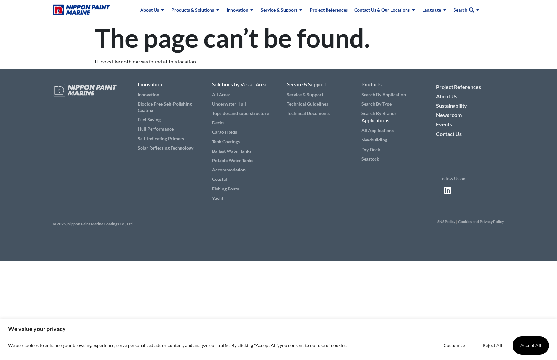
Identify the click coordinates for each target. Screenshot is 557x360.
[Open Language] (445, 9)
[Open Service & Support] (301, 9)
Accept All (530, 345)
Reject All (492, 345)
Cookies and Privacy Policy (481, 221)
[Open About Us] (163, 9)
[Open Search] (478, 9)
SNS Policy (446, 221)
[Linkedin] (447, 190)
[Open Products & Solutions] (218, 9)
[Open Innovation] (252, 9)
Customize (454, 345)
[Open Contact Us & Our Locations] (413, 9)
